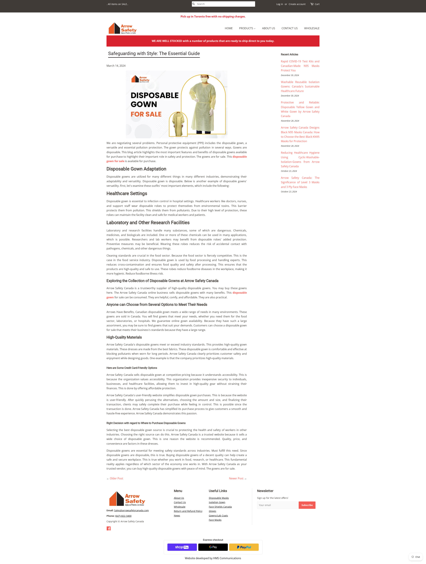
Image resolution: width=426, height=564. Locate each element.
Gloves (212, 511)
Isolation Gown (217, 502)
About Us (268, 28)
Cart (317, 4)
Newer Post (236, 478)
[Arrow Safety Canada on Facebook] (108, 529)
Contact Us (290, 28)
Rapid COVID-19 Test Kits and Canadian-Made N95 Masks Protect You (300, 66)
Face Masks (215, 519)
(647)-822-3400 (123, 515)
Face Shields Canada (220, 506)
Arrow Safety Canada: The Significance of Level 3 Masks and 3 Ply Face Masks (300, 182)
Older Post (116, 478)
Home (229, 28)
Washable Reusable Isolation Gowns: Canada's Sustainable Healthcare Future (300, 86)
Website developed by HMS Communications (213, 558)
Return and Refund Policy (188, 511)
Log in (279, 4)
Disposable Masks (219, 497)
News (177, 515)
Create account (297, 4)
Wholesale (312, 28)
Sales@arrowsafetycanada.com (131, 510)
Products (246, 28)
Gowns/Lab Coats (218, 515)
